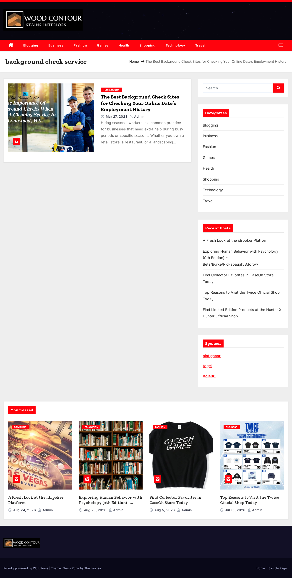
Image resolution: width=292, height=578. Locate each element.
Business (56, 45)
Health (124, 45)
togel (207, 365)
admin (138, 116)
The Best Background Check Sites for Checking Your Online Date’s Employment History (140, 103)
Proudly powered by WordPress (26, 568)
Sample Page (278, 568)
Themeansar (93, 568)
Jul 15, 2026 (236, 510)
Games (103, 45)
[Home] (10, 45)
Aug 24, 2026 (25, 510)
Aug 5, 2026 (165, 510)
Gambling (20, 427)
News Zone (71, 568)
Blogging (30, 45)
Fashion (80, 45)
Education (91, 427)
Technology (175, 45)
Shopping (147, 45)
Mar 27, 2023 (117, 116)
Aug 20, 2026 (96, 510)
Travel (200, 45)
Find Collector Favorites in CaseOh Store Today (175, 500)
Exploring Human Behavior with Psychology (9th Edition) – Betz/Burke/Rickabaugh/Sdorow (110, 502)
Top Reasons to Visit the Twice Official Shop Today (249, 500)
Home (134, 61)
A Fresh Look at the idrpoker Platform (236, 240)
